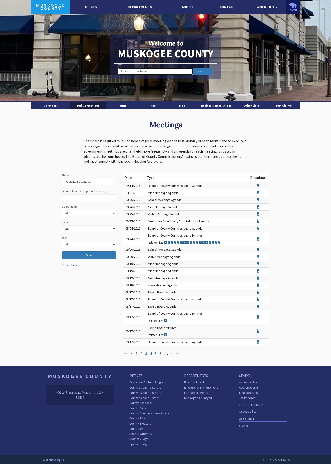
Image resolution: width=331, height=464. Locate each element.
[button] (92, 7)
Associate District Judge (146, 382)
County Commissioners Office (149, 413)
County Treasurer (141, 423)
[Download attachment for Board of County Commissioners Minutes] (258, 239)
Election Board (194, 382)
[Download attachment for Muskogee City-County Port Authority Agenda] (258, 221)
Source (158, 162)
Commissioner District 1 (145, 387)
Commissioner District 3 (145, 398)
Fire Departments (196, 393)
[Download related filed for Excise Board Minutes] (165, 335)
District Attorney (140, 434)
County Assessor (140, 403)
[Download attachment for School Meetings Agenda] (258, 200)
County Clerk (138, 408)
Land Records (248, 393)
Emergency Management (201, 387)
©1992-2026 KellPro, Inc (276, 460)
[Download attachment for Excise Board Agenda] (258, 292)
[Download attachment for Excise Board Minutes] (258, 331)
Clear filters (70, 265)
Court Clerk (137, 429)
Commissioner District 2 (145, 393)
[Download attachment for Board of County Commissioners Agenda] (258, 186)
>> (178, 353)
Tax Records (247, 398)
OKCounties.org (50, 460)
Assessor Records (251, 382)
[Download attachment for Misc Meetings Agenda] (258, 193)
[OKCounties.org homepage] (293, 7)
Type (65, 222)
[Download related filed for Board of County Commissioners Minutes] (166, 243)
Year (64, 237)
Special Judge (139, 444)
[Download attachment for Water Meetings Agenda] (258, 214)
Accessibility (247, 412)
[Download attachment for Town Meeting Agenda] (258, 285)
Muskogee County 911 (199, 398)
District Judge (139, 439)
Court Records (249, 387)
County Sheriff (138, 418)
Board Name (69, 206)
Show (65, 175)
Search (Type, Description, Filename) (84, 191)
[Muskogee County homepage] (50, 6)
